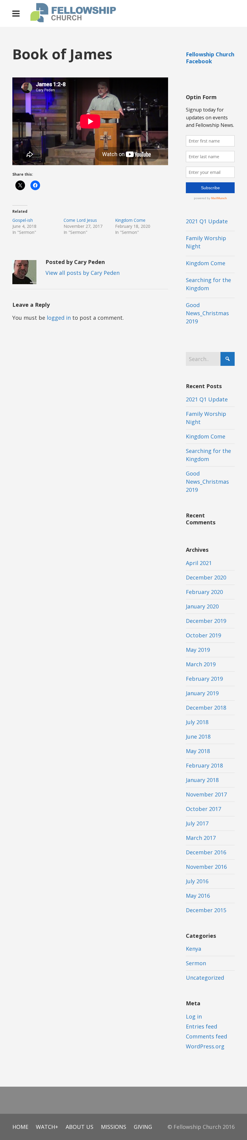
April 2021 (199, 563)
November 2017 (206, 794)
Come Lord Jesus (80, 220)
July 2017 (197, 823)
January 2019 (202, 693)
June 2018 (198, 736)
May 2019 (198, 649)
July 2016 (197, 881)
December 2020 (206, 577)
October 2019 (203, 635)
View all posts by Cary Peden (82, 272)
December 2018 (206, 707)
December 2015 (206, 910)
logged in (59, 317)
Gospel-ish (22, 220)
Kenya (193, 948)
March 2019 (201, 664)
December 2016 (206, 852)
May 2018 (198, 751)
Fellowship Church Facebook (210, 58)
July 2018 (197, 722)
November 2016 (206, 866)
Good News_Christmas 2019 (207, 313)
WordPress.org (205, 1046)
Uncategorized (205, 977)
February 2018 (204, 765)
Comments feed (206, 1036)
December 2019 (206, 620)
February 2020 (204, 591)
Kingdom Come (130, 220)
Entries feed (201, 1026)
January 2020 (202, 606)
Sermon (196, 963)
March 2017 (201, 837)
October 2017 (203, 808)
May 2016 (198, 895)
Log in (194, 1016)
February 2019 (204, 678)
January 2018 (202, 780)
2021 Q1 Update (207, 221)
